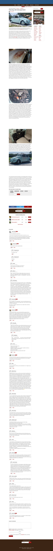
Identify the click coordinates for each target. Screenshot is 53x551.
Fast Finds (28, 547)
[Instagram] (28, 545)
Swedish (40, 33)
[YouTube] (29, 545)
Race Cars (35, 33)
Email (20, 533)
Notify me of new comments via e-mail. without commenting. (20, 534)
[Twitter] (25, 545)
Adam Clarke (12, 11)
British (40, 28)
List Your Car (29, 6)
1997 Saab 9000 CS (14, 222)
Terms (33, 547)
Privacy (31, 547)
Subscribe (22, 534)
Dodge (40, 37)
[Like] (10, 240)
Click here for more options (20, 212)
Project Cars (35, 32)
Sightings (35, 34)
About (20, 547)
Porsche (40, 40)
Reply (13, 240)
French (40, 29)
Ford (39, 38)
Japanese (40, 32)
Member (17, 231)
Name (20, 531)
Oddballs (35, 30)
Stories (35, 35)
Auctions (25, 547)
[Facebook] (23, 545)
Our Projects (35, 31)
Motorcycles (35, 28)
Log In (26, 6)
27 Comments (21, 8)
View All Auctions (20, 224)
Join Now (23, 6)
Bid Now (29, 219)
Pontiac (40, 39)
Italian (40, 31)
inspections (21, 29)
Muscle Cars (35, 29)
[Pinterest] (26, 545)
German (12, 192)
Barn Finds (26, 2)
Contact (22, 547)
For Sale (17, 8)
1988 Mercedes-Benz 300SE (16, 219)
